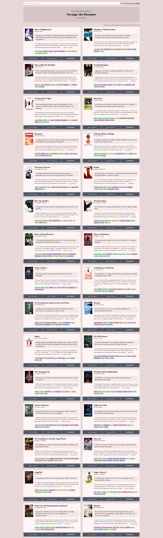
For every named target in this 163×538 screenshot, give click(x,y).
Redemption (62, 51)
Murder (36, 358)
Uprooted (97, 98)
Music (41, 189)
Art (44, 189)
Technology (54, 153)
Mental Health (38, 254)
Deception (110, 84)
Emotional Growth (122, 425)
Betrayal (105, 84)
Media (56, 358)
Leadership (114, 254)
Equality (47, 458)
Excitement (74, 120)
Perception (115, 289)
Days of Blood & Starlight (45, 65)
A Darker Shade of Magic (104, 134)
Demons (52, 529)
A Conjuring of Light (43, 98)
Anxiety (50, 256)
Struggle (74, 391)
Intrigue (103, 86)
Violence (42, 391)
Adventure (123, 49)
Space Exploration (98, 322)
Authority (120, 187)
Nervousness (55, 256)
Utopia (100, 187)
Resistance (47, 84)
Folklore (112, 120)
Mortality (96, 187)
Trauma (71, 153)
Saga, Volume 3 (100, 472)
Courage (74, 84)
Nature (45, 222)
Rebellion (134, 356)
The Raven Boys (100, 201)
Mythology (45, 51)
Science (100, 289)
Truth (40, 360)
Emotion (96, 427)
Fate (115, 49)
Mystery (129, 49)
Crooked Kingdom (101, 65)
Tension (69, 120)
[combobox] (71, 3)
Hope (36, 53)
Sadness (37, 122)
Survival (60, 84)
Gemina (97, 303)
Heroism (130, 322)
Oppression (112, 356)
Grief (60, 358)
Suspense (73, 358)
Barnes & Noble (68, 47)
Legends (122, 220)
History (53, 324)
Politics (95, 86)
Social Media (65, 254)
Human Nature (103, 189)
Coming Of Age (130, 118)
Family (70, 220)
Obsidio (97, 506)
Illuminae (38, 134)
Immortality (96, 189)
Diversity (42, 458)
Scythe (96, 167)
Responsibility (75, 187)
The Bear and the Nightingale (106, 372)
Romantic (45, 53)
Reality (60, 187)
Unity (134, 322)
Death (98, 425)
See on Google (33, 58)
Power (119, 84)
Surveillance (61, 153)
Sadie (37, 336)
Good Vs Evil (107, 49)
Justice (42, 84)
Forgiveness (55, 51)
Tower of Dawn (41, 268)
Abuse (40, 358)
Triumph (41, 122)
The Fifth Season (100, 336)
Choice (131, 153)
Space (50, 155)
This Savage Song (42, 372)
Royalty (58, 425)
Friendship (37, 155)
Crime (133, 84)
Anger (63, 358)
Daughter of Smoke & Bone (105, 29)
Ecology (51, 458)
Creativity (101, 51)
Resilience (101, 427)
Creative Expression (56, 254)
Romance (96, 51)
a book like (134, 3)
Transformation (97, 291)
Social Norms (48, 322)
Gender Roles (66, 324)
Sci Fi (39, 153)
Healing (115, 425)
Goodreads (124, 114)
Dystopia (105, 187)
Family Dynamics (66, 322)
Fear (108, 256)
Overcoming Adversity (107, 460)
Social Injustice (105, 356)
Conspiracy (122, 527)
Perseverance (123, 356)
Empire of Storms (42, 405)
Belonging (49, 254)
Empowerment (62, 256)
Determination (103, 256)
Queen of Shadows (101, 234)
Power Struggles (65, 425)
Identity (119, 49)
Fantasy (37, 51)
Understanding (70, 256)
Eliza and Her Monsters (44, 234)
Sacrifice (45, 120)
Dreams (50, 51)
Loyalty (123, 84)
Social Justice (59, 324)
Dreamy (40, 53)
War (98, 49)
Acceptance (107, 425)
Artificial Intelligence (107, 527)
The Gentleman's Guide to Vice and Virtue (52, 303)
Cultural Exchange (39, 324)
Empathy (68, 358)
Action (41, 289)
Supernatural (105, 118)
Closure (37, 360)
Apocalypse (44, 492)
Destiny (135, 153)
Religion (108, 391)
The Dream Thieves (42, 167)
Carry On (97, 439)
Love (67, 51)
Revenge (53, 84)
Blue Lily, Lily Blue (42, 201)
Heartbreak (73, 51)
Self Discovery (101, 120)
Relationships (44, 256)
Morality (115, 84)
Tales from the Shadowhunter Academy (51, 506)
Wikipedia (126, 45)
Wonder (56, 460)
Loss (69, 51)
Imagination (135, 492)
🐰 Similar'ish (70, 58)
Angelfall (38, 472)
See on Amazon (51, 58)
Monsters (37, 391)
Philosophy (129, 187)
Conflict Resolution (74, 458)
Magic (40, 51)
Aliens (103, 324)
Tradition (130, 391)
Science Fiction (44, 155)
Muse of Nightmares (43, 29)
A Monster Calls (100, 405)
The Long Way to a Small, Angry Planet (50, 439)
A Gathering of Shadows (104, 268)
